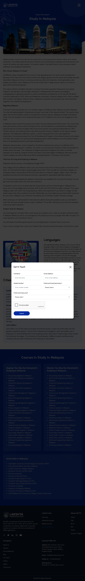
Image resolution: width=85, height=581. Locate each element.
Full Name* (17, 274)
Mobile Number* (19, 283)
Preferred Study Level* (21, 293)
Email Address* (48, 274)
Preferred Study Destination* (53, 283)
